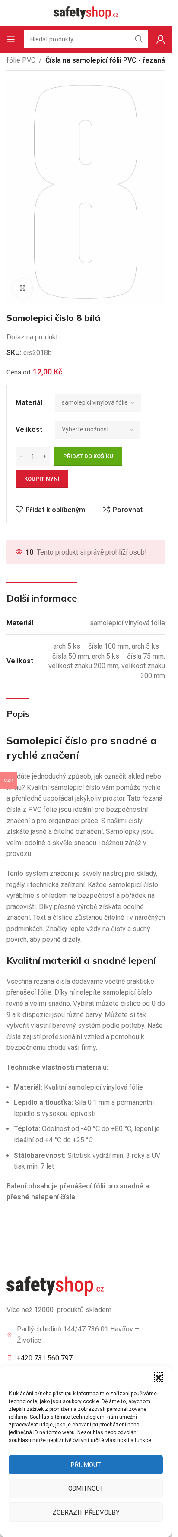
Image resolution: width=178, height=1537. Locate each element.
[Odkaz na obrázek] (55, 1285)
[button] (158, 1376)
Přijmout (86, 1465)
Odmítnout (86, 1489)
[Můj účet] (160, 39)
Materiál (29, 403)
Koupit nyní (42, 478)
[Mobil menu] (10, 39)
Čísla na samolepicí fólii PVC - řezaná (105, 60)
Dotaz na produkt (32, 337)
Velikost (29, 429)
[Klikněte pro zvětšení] (22, 288)
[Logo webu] (86, 12)
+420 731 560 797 (45, 1358)
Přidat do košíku (88, 456)
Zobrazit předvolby (86, 1512)
